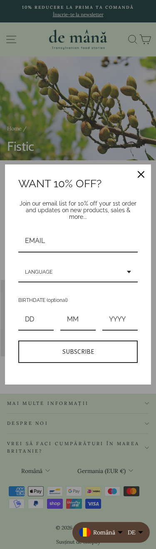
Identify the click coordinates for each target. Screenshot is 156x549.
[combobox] (78, 272)
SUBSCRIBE (78, 351)
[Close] (141, 174)
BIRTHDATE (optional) (43, 300)
